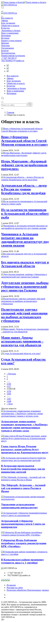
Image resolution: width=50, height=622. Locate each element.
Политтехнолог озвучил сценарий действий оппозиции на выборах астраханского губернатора (24, 315)
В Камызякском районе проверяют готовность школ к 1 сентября (22, 561)
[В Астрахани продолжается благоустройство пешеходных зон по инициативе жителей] (25, 460)
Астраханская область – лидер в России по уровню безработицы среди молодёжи (24, 189)
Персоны (5, 45)
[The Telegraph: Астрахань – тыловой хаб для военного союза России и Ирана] (25, 480)
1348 (9, 401)
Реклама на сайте (15, 587)
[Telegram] (8, 65)
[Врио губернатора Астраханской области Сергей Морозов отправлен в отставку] (25, 131)
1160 (9, 394)
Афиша (4, 20)
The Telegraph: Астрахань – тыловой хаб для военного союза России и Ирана (23, 488)
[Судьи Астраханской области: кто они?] (21, 353)
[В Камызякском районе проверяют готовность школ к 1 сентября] (25, 554)
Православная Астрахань (13, 55)
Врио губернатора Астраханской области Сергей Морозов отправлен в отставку (24, 140)
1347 (9, 399)
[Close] (2, 16)
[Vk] (8, 71)
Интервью (6, 35)
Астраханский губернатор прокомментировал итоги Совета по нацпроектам (23, 523)
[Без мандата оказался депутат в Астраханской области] (25, 256)
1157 (9, 386)
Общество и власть (10, 25)
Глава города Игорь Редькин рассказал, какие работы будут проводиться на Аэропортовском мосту (24, 449)
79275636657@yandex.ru (12, 60)
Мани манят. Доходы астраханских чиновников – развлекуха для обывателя (22, 341)
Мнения (5, 43)
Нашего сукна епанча (11, 40)
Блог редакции (8, 23)
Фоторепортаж (8, 53)
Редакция (11, 585)
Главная (10, 112)
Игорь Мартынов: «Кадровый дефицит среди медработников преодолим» (24, 165)
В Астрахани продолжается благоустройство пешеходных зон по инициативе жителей (23, 468)
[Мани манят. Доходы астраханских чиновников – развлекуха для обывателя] (25, 331)
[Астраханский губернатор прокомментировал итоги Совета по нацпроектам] (25, 515)
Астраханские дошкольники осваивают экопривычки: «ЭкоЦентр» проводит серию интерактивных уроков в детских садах (24, 426)
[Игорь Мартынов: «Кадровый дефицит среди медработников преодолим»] (25, 155)
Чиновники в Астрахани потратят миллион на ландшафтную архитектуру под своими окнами (25, 239)
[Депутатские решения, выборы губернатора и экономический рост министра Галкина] (25, 277)
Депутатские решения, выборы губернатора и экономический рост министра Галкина (24, 286)
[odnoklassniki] (8, 68)
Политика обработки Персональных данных (28, 590)
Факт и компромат (10, 33)
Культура (5, 28)
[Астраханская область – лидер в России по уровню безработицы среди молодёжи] (25, 180)
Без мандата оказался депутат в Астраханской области (25, 264)
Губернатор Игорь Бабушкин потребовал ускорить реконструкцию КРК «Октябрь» (23, 543)
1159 (9, 391)
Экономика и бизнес (11, 30)
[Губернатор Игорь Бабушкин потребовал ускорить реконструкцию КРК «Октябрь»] (25, 535)
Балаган (5, 50)
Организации (7, 48)
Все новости (7, 18)
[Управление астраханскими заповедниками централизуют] (25, 499)
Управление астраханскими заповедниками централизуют (19, 506)
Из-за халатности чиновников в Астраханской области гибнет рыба (25, 213)
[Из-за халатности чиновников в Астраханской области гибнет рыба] (25, 204)
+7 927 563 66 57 (9, 58)
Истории (5, 38)
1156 (9, 384)
